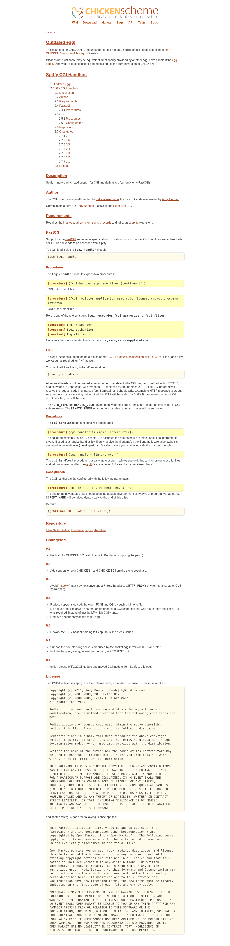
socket (96, 222)
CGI (61, 114)
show (49, 32)
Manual (106, 22)
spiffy (135, 222)
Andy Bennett (170, 199)
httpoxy (64, 585)
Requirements (68, 101)
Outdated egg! (62, 84)
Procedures (73, 110)
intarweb (68, 222)
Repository (66, 127)
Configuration (74, 122)
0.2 (68, 157)
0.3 (68, 153)
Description (66, 92)
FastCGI (64, 105)
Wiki (75, 22)
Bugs (154, 22)
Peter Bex (119, 205)
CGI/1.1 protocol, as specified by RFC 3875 (134, 356)
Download (90, 22)
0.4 (68, 148)
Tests (142, 22)
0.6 (68, 140)
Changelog (66, 131)
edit (55, 32)
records (106, 222)
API (130, 22)
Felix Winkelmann (107, 199)
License (64, 165)
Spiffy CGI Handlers (65, 88)
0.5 (68, 144)
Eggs (120, 22)
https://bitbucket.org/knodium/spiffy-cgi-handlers (76, 530)
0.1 (68, 161)
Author (63, 97)
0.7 (68, 135)
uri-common (83, 222)
